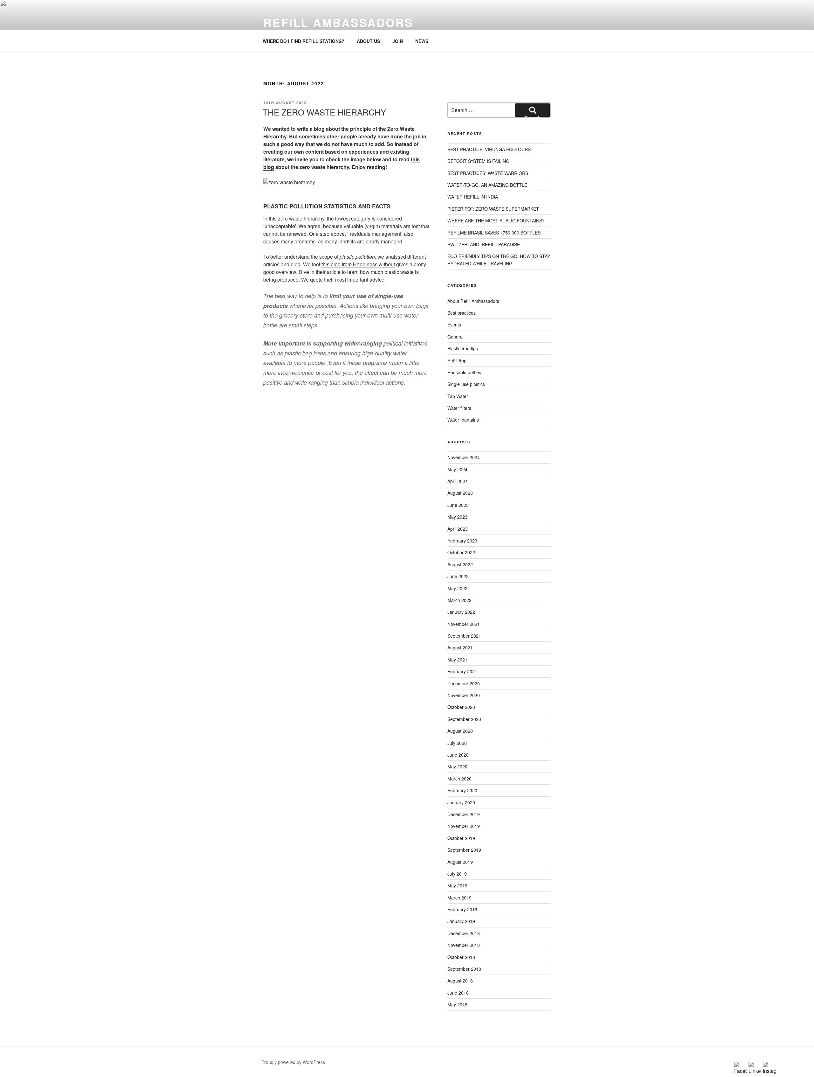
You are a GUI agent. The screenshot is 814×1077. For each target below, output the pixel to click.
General (455, 336)
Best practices (461, 313)
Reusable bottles (464, 372)
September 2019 (464, 850)
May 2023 (457, 517)
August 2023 (460, 493)
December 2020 (463, 683)
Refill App (456, 360)
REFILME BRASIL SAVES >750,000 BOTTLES (494, 232)
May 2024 (457, 469)
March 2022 (459, 600)
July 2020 (457, 743)
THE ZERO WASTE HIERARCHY (324, 112)
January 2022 (461, 612)
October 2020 (461, 707)
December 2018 (463, 933)
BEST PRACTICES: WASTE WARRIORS (487, 173)
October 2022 (461, 552)
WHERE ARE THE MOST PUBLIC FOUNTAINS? (496, 220)
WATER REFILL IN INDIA (472, 196)
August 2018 (460, 980)
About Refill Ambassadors (473, 301)
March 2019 (459, 897)
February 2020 (462, 790)
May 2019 (457, 885)
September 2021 (464, 636)
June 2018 (458, 993)
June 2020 (458, 755)
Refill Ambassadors (338, 22)
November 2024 (463, 457)
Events (454, 324)
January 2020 (461, 802)
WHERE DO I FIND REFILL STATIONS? (303, 41)
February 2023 (462, 540)
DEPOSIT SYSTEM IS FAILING (478, 161)
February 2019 (462, 909)
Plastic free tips (462, 348)
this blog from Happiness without (358, 264)
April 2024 (457, 481)
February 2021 (462, 671)
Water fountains (463, 419)
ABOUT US (368, 41)
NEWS (421, 41)
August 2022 (460, 564)
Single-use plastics (466, 384)
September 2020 (464, 719)
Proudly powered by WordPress (293, 1062)
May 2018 (457, 1004)
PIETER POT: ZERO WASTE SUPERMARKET (493, 209)
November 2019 (463, 826)
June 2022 (458, 576)
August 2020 (460, 731)
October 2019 (461, 838)
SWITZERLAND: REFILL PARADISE (483, 244)
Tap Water (457, 396)
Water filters (459, 408)
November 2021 (463, 624)
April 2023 (457, 529)
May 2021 (457, 659)
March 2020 (459, 778)
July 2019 (457, 874)
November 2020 (463, 695)
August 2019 (460, 862)
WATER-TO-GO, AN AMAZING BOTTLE (487, 185)
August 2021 (460, 647)
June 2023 (458, 505)
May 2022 (457, 588)
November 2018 (463, 945)
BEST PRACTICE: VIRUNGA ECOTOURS (489, 149)
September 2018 (464, 969)
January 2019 (461, 921)
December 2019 (463, 814)
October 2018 (461, 957)
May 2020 (457, 766)
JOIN (397, 41)
